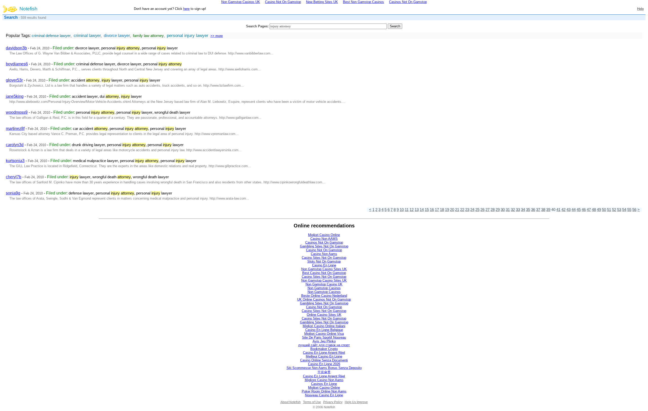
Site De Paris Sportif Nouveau (324, 337)
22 (462, 210)
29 (498, 210)
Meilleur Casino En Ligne (324, 356)
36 (533, 210)
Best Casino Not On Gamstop (324, 273)
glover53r (14, 80)
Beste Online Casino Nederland (324, 296)
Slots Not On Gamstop (324, 261)
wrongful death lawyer (172, 112)
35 (528, 210)
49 (599, 210)
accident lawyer (85, 96)
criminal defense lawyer (51, 36)
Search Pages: (257, 26)
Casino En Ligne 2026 (324, 364)
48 (594, 210)
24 (472, 210)
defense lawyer (81, 193)
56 (634, 210)
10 (402, 210)
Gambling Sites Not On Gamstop (324, 246)
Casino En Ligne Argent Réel (324, 353)
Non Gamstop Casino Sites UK (324, 269)
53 (619, 210)
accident (85, 80)
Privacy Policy (332, 402)
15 (427, 210)
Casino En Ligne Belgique (324, 330)
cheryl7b (13, 177)
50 (604, 210)
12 (412, 210)
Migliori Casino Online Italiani (324, 326)
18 (442, 210)
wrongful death (111, 177)
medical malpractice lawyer (95, 161)
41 (558, 210)
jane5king (15, 96)
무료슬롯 (324, 372)
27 (487, 210)
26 (482, 210)
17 (437, 210)
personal (120, 48)
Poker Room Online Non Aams (324, 391)
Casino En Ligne (324, 265)
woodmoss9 (17, 112)
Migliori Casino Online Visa (324, 334)
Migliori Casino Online (324, 235)
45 (579, 210)
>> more (216, 36)
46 (584, 210)
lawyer (112, 80)
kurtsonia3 (15, 161)
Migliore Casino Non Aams (324, 380)
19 (447, 210)
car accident (90, 129)
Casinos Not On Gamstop (324, 242)
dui (109, 96)
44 (574, 210)
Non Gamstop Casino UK (324, 284)
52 (614, 210)
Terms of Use (312, 402)
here (186, 9)
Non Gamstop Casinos (324, 288)
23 (467, 210)
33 (518, 210)
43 (568, 210)
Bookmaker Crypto (324, 349)
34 (523, 210)
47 (589, 210)
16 (432, 210)
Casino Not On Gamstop (324, 250)
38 (543, 210)
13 (417, 210)
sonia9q (13, 193)
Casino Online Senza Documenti (324, 360)
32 (513, 210)
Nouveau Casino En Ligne (324, 395)
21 (457, 210)
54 (624, 210)
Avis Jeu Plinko (324, 341)
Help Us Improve (356, 402)
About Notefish (290, 402)
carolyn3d (15, 145)
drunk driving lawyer (88, 145)
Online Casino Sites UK (324, 315)
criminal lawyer (87, 35)
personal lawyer (160, 48)
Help (640, 9)
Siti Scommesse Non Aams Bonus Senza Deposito (324, 368)
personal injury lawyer (187, 35)
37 (538, 210)
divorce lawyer (117, 35)
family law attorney (148, 36)
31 (508, 210)
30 (503, 210)
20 (452, 210)
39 (548, 210)
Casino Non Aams (324, 254)
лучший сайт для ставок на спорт (324, 345)
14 (422, 210)
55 (629, 210)
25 (477, 210)
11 (407, 210)
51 (609, 210)
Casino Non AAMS (324, 239)
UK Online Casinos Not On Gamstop (324, 299)
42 (563, 210)
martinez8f (15, 128)
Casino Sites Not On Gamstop (324, 258)
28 (493, 210)
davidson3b (16, 48)
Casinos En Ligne (324, 384)
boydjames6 (17, 64)
